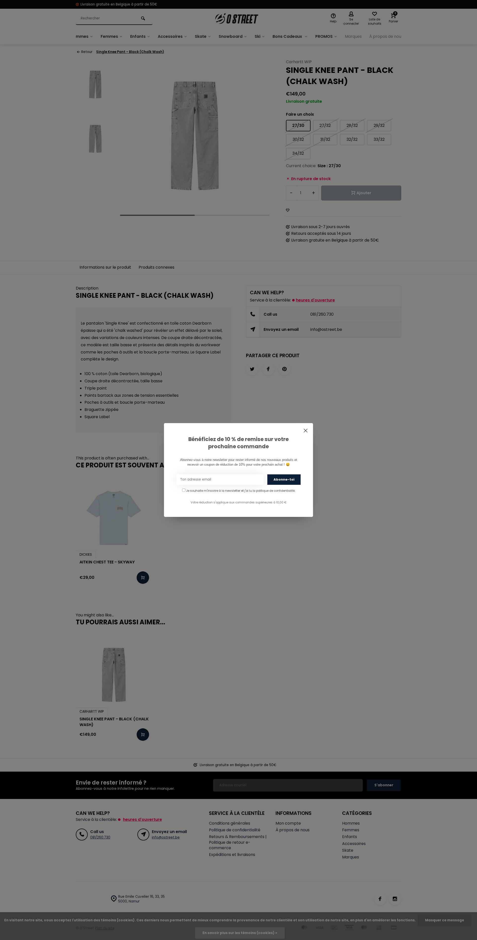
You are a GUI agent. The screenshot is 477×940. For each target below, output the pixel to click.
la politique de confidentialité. (274, 491)
